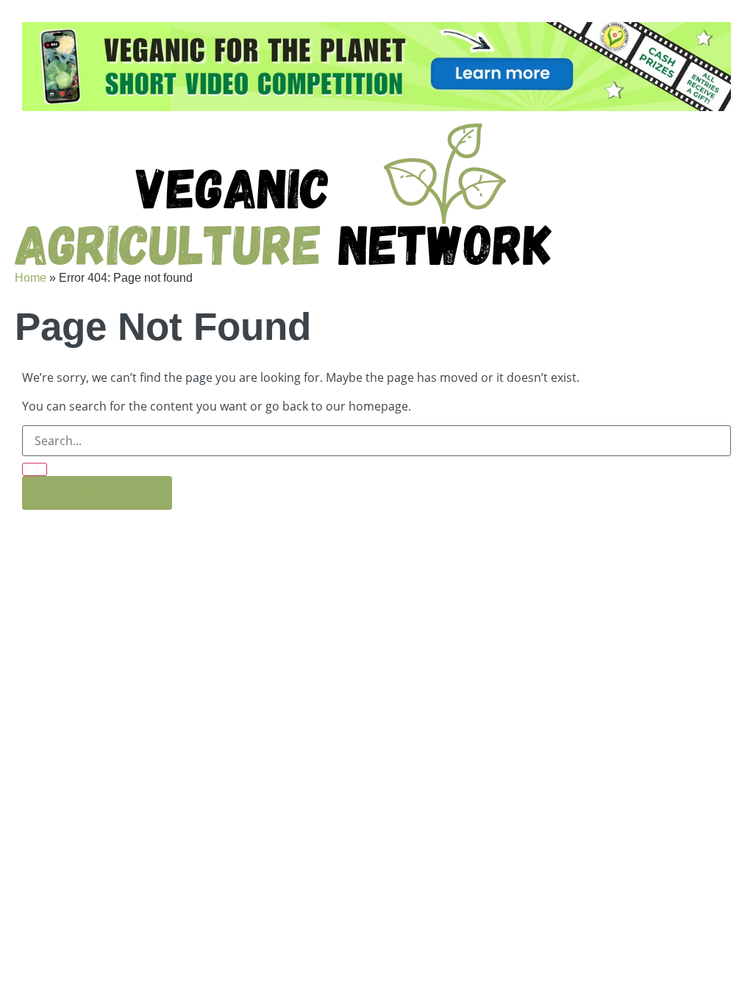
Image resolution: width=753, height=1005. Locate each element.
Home (30, 277)
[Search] (34, 469)
